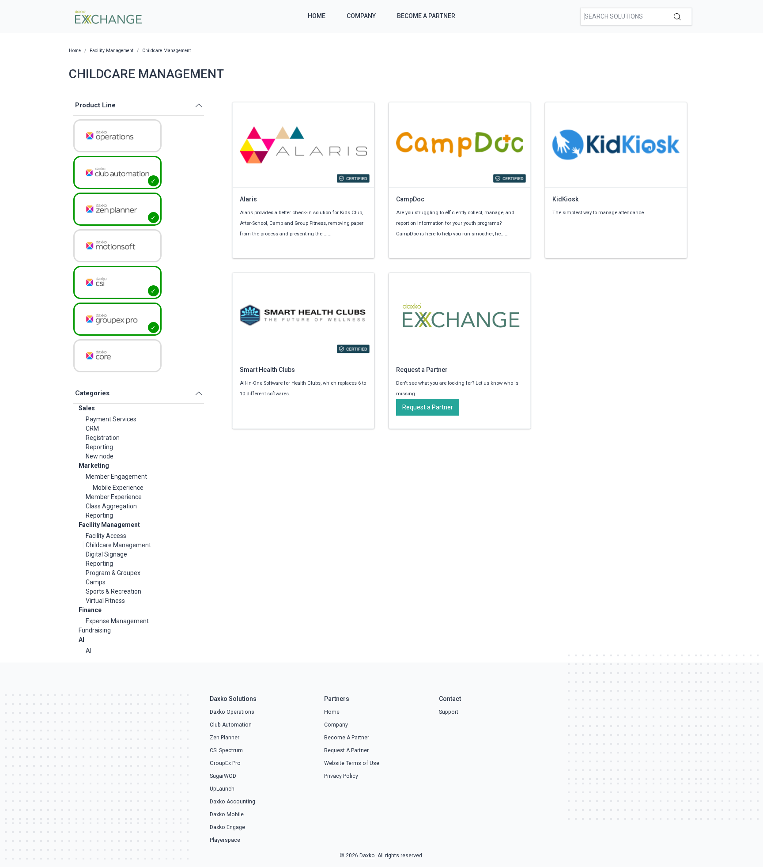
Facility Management (109, 524)
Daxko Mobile (227, 814)
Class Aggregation (111, 506)
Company (361, 15)
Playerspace (225, 840)
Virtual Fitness (105, 600)
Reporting (99, 447)
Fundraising (95, 630)
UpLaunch (222, 789)
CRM (92, 428)
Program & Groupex (113, 572)
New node (99, 456)
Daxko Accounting (232, 802)
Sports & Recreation (113, 591)
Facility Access (106, 535)
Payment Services (111, 419)
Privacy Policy (341, 776)
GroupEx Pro (225, 763)
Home (316, 15)
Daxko (367, 855)
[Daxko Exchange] (107, 15)
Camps (96, 582)
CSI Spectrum (226, 750)
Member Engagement (116, 476)
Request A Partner (346, 750)
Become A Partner (426, 15)
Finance (90, 609)
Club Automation (231, 725)
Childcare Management (118, 545)
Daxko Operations (232, 712)
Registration (103, 437)
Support (448, 712)
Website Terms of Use (351, 763)
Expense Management (117, 621)
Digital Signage (106, 554)
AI (81, 639)
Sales (87, 408)
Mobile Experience (118, 487)
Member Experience (114, 496)
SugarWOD (223, 776)
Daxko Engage (227, 827)
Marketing (94, 465)
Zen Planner (224, 737)
